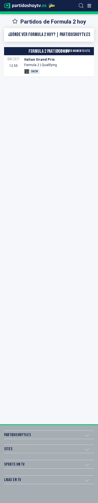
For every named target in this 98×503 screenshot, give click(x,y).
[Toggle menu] (89, 5)
